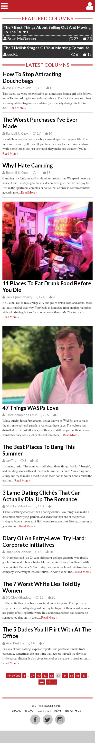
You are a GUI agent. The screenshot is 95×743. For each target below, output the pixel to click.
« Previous (13, 675)
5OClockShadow (18, 506)
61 (45, 675)
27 (76, 38)
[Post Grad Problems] (47, 6)
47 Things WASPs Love (30, 408)
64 (65, 675)
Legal (16, 710)
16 (47, 415)
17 (39, 133)
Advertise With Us (67, 710)
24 (43, 297)
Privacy (29, 710)
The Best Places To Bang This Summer (38, 450)
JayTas (11, 460)
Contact (44, 710)
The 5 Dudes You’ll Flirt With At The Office (46, 632)
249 (42, 682)
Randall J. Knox (17, 133)
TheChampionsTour (21, 415)
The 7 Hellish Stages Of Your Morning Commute (46, 47)
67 (84, 675)
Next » (52, 682)
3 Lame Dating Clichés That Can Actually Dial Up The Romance (41, 495)
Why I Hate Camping (27, 165)
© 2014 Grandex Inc (46, 705)
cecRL (12, 54)
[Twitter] (48, 719)
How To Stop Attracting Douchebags (31, 77)
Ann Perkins (15, 643)
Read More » (18, 107)
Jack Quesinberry (19, 297)
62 (51, 675)
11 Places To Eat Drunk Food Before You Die (46, 286)
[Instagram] (60, 719)
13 (42, 597)
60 (38, 675)
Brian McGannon (21, 38)
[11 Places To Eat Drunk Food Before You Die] (47, 277)
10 (42, 506)
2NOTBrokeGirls (18, 88)
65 (71, 675)
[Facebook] (35, 719)
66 (77, 675)
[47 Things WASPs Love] (47, 401)
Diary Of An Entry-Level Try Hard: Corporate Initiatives (44, 541)
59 (32, 675)
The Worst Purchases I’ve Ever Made (40, 123)
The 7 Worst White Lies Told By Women (41, 587)
